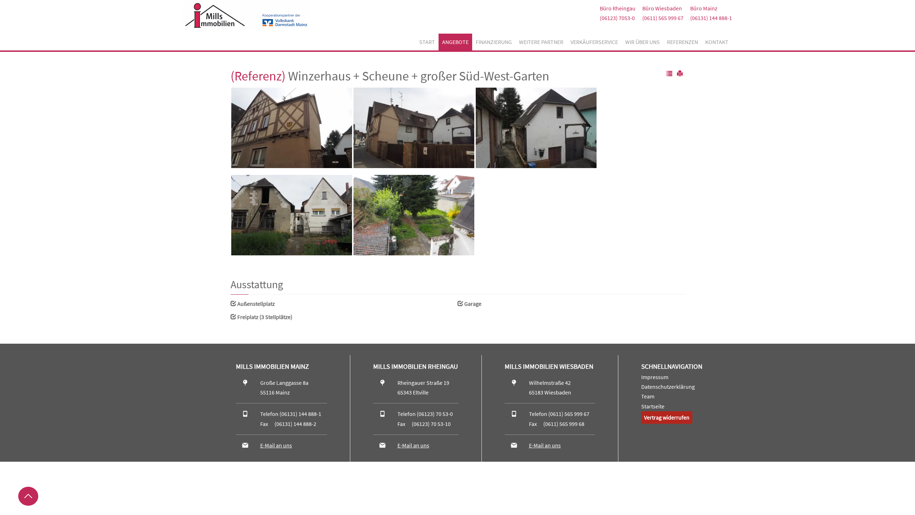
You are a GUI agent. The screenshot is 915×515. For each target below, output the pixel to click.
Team (647, 396)
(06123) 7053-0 (617, 17)
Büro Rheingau (617, 8)
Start (427, 41)
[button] (669, 73)
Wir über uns (642, 41)
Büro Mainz (703, 8)
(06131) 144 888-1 (711, 17)
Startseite (652, 406)
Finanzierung (494, 41)
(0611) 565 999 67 (662, 17)
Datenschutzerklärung (668, 386)
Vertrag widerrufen (666, 417)
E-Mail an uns (276, 445)
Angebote (455, 41)
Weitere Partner (541, 41)
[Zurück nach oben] (28, 496)
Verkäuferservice (594, 41)
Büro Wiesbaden (662, 8)
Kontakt (716, 41)
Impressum (654, 377)
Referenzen (682, 41)
